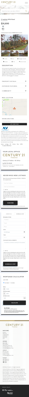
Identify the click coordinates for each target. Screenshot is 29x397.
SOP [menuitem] (4, 338)
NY (10, 144)
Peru (18, 144)
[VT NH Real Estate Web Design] (14, 393)
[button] (26, 11)
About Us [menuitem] (5, 337)
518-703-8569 (8, 163)
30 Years (7, 282)
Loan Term (5, 279)
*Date (4, 229)
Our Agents (11, 166)
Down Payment (6, 291)
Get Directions (14, 124)
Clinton (14, 144)
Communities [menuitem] (6, 334)
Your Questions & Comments (10, 240)
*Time (4, 234)
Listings (6, 144)
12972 (21, 144)
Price (4, 286)
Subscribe (10, 203)
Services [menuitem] (5, 333)
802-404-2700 (5, 351)
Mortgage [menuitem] (5, 336)
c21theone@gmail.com (8, 348)
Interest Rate (6, 295)
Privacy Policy (5, 269)
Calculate (14, 302)
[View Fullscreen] (4, 106)
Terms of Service (13, 269)
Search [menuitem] (4, 332)
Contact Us (5, 166)
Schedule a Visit (20, 213)
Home (2, 144)
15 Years (13, 282)
